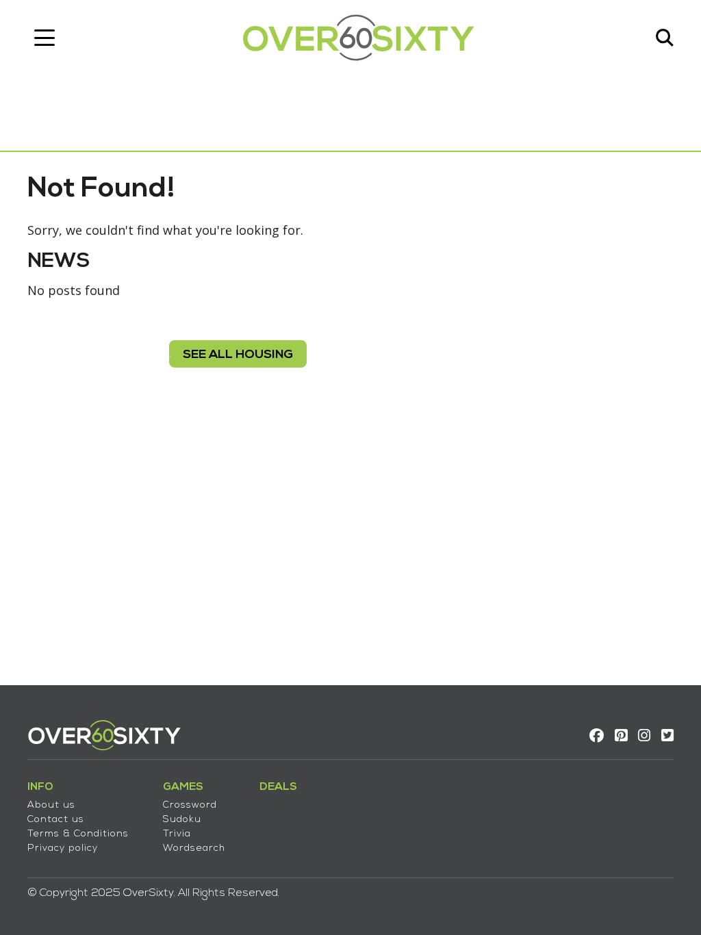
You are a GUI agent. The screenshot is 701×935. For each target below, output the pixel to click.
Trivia (177, 834)
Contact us (55, 820)
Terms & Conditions (78, 834)
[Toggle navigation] (44, 38)
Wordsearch (194, 848)
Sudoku (182, 820)
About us (51, 805)
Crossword (190, 805)
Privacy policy (62, 848)
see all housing (238, 354)
